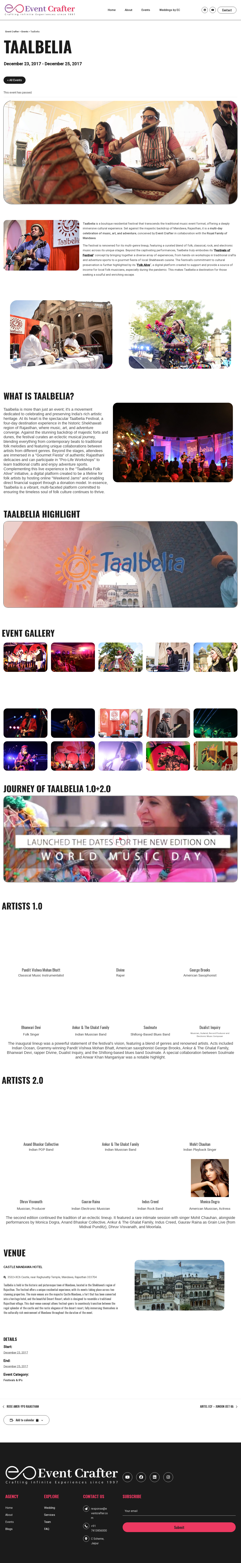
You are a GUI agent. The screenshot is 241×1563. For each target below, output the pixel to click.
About (128, 10)
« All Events (14, 80)
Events (145, 10)
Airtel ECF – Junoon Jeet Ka (217, 1406)
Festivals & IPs (13, 1380)
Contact (227, 10)
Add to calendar (25, 1420)
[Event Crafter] (40, 10)
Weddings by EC (169, 10)
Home (112, 10)
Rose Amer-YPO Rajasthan (22, 1406)
